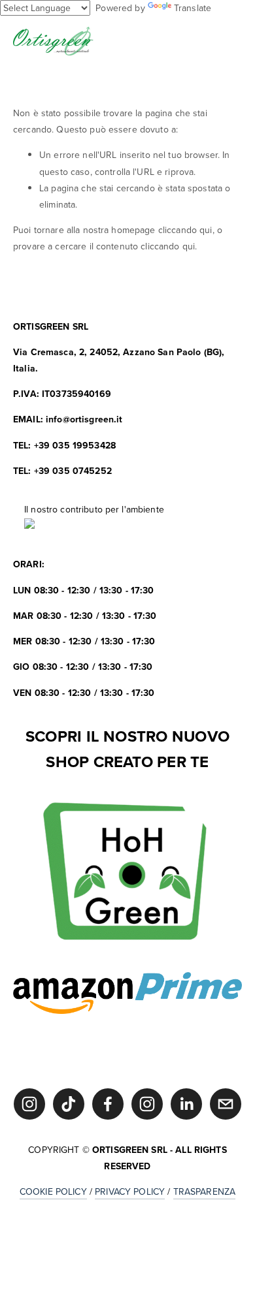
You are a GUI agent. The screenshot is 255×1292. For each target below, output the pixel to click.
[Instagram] (29, 1104)
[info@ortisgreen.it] (225, 1104)
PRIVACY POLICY (130, 1191)
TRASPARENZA (204, 1191)
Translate (192, 7)
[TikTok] (68, 1104)
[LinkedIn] (186, 1104)
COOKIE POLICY (53, 1191)
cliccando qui (185, 229)
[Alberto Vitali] (108, 1104)
